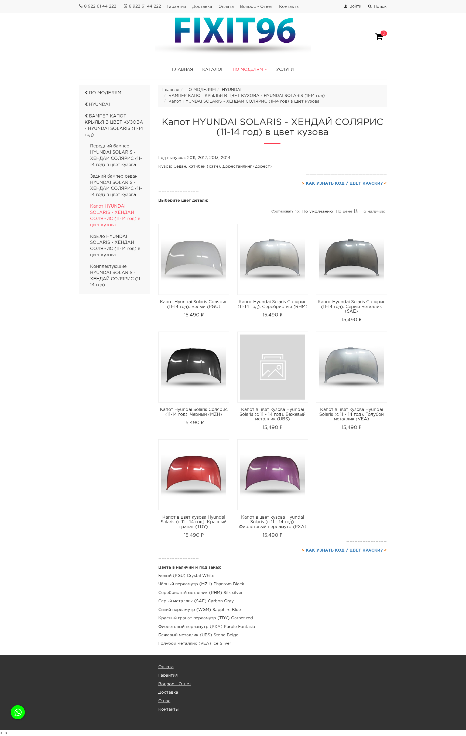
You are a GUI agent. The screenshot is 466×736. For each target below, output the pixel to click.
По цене (344, 211)
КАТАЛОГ (213, 69)
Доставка (202, 6)
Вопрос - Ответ (256, 6)
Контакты (289, 6)
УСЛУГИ (285, 69)
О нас (164, 701)
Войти (355, 6)
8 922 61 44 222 (100, 6)
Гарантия (176, 6)
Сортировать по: (285, 211)
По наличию (372, 211)
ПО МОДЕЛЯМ (104, 93)
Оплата (226, 6)
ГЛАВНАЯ (182, 69)
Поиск (380, 6)
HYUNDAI (99, 105)
